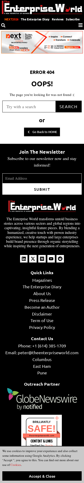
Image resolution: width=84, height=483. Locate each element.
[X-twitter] (33, 258)
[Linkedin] (24, 258)
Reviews (57, 19)
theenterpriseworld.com (41, 435)
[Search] (3, 25)
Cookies (15, 465)
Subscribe (73, 19)
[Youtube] (51, 258)
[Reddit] (60, 258)
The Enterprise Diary (35, 19)
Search (69, 106)
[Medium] (42, 258)
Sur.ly (49, 445)
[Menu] (80, 25)
